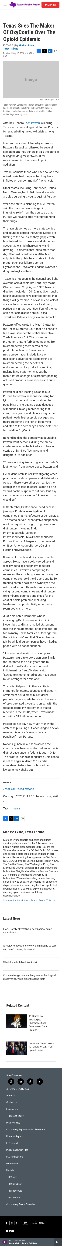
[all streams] (58, 1242)
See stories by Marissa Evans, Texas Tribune (29, 900)
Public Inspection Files (17, 1150)
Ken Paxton (33, 123)
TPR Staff (11, 1177)
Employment (12, 1109)
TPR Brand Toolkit (15, 1116)
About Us (11, 1095)
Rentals (10, 1170)
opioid (17, 808)
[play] (5, 1242)
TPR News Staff (14, 1184)
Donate (51, 4)
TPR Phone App (14, 1191)
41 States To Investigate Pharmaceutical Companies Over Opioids (38, 1023)
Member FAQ (13, 1163)
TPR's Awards (13, 1197)
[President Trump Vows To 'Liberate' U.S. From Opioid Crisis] (16, 1048)
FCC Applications (14, 1157)
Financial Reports (15, 1136)
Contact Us (11, 1102)
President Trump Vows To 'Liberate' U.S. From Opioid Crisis (41, 1047)
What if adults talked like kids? (20, 962)
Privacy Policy (13, 1123)
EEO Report (12, 1143)
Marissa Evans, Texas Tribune (19, 47)
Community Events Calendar (20, 1204)
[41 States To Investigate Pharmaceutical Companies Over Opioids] (16, 1021)
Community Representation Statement (26, 1129)
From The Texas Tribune (18, 788)
